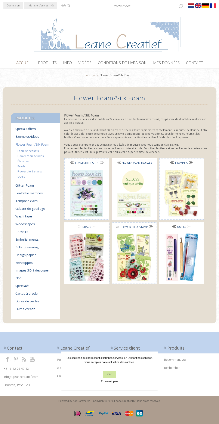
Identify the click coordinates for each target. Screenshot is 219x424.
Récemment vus (175, 360)
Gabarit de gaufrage (30, 208)
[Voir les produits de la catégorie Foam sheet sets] (86, 193)
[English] (198, 5)
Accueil (91, 75)
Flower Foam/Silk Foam (32, 144)
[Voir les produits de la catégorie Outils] (181, 257)
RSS (24, 359)
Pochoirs (21, 231)
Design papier (25, 255)
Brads (87, 227)
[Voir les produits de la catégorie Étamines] (181, 193)
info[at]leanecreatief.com (21, 377)
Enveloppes (24, 262)
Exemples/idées (27, 136)
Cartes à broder (27, 293)
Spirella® (22, 286)
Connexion (13, 5)
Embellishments (27, 239)
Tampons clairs (26, 201)
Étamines (182, 163)
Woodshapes (25, 224)
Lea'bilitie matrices (29, 193)
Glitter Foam (24, 185)
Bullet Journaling (27, 247)
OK (109, 374)
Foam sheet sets (87, 163)
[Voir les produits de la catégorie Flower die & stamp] (134, 257)
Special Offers (25, 129)
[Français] (212, 5)
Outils (181, 227)
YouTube (33, 359)
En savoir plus (109, 381)
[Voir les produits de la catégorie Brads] (86, 257)
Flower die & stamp (134, 227)
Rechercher (172, 368)
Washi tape (23, 216)
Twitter (16, 359)
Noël (18, 278)
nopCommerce (81, 401)
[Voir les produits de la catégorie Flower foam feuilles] (134, 193)
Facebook (7, 359)
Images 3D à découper (32, 270)
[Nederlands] (191, 5)
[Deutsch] (205, 5)
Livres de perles (27, 301)
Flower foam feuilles (31, 156)
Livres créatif (25, 309)
